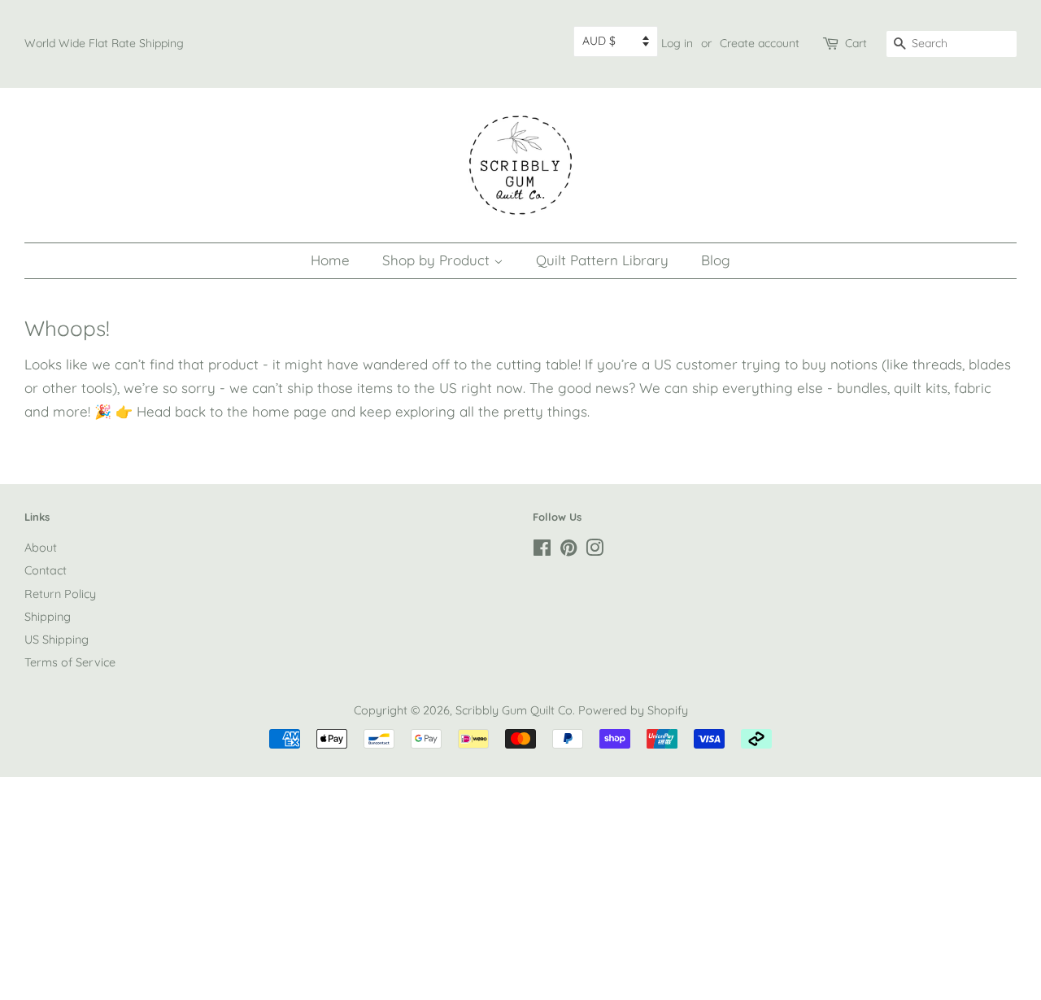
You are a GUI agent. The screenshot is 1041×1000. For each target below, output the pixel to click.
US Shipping (56, 639)
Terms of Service (69, 662)
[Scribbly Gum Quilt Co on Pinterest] (568, 551)
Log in (677, 43)
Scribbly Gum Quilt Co (514, 710)
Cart (856, 43)
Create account (759, 43)
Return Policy (60, 594)
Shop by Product (438, 260)
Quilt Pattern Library (602, 260)
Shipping (47, 616)
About (40, 547)
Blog (715, 260)
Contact (45, 570)
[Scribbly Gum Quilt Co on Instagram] (594, 551)
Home (330, 260)
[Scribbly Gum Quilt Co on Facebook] (542, 551)
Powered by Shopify (633, 710)
